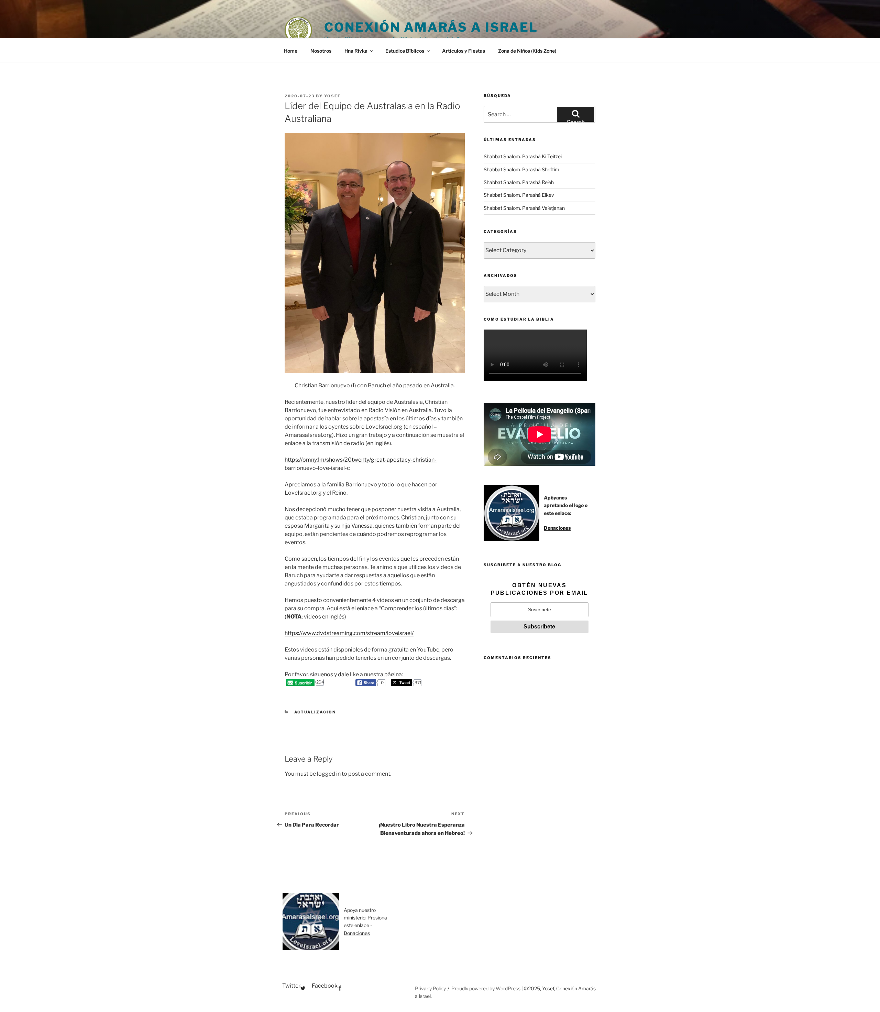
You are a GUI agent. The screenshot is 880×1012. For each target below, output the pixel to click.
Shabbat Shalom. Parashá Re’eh (519, 182)
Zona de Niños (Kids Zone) (527, 51)
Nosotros (320, 51)
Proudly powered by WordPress (486, 988)
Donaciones (557, 528)
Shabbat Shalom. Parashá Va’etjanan (524, 208)
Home (290, 51)
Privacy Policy (430, 988)
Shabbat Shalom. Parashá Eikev (519, 195)
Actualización (315, 712)
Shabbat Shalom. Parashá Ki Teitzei (523, 156)
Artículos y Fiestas (463, 51)
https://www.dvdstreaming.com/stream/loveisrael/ (349, 633)
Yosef (332, 96)
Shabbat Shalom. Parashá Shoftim (521, 169)
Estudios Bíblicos (404, 51)
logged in (329, 774)
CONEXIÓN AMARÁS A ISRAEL (431, 27)
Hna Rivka (355, 51)
